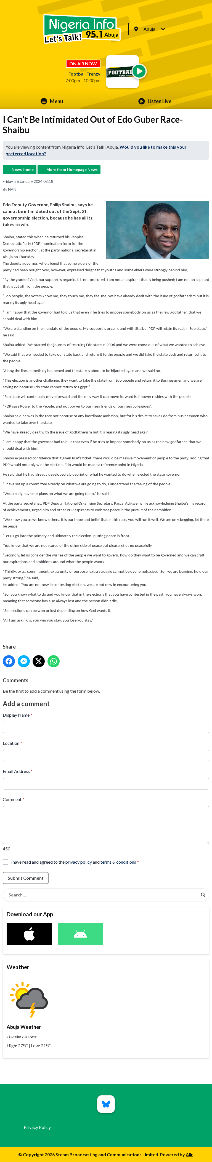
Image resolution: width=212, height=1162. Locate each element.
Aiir (189, 1154)
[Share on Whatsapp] (53, 661)
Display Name (17, 714)
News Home (23, 169)
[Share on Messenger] (24, 661)
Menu (56, 101)
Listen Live (159, 101)
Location (12, 743)
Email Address (18, 771)
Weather (18, 967)
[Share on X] (39, 661)
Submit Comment (26, 877)
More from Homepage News (72, 169)
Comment (13, 799)
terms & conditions (118, 861)
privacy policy (78, 861)
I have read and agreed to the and (74, 861)
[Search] (203, 894)
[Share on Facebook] (9, 661)
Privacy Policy (37, 1127)
